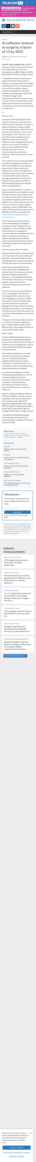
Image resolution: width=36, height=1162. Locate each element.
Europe (19, 435)
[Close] (30, 1133)
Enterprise (13, 435)
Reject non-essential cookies (16, 1152)
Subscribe (17, 512)
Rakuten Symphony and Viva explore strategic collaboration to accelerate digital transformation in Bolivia (17, 645)
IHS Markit (26, 435)
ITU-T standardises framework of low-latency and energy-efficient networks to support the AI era (17, 597)
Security (7, 446)
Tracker (20, 437)
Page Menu (7, 32)
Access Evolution (11, 590)
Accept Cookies (17, 1147)
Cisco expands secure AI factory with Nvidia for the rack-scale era (18, 613)
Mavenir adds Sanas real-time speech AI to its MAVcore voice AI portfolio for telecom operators (17, 579)
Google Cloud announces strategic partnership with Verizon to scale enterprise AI (17, 628)
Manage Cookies (16, 1156)
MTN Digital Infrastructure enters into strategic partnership (17, 484)
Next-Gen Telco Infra (12, 480)
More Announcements (14, 656)
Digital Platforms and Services (16, 639)
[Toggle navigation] (32, 2)
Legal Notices (14, 533)
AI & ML (4, 39)
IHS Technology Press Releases (16, 56)
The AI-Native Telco (10, 437)
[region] (16, 1145)
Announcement (15, 433)
